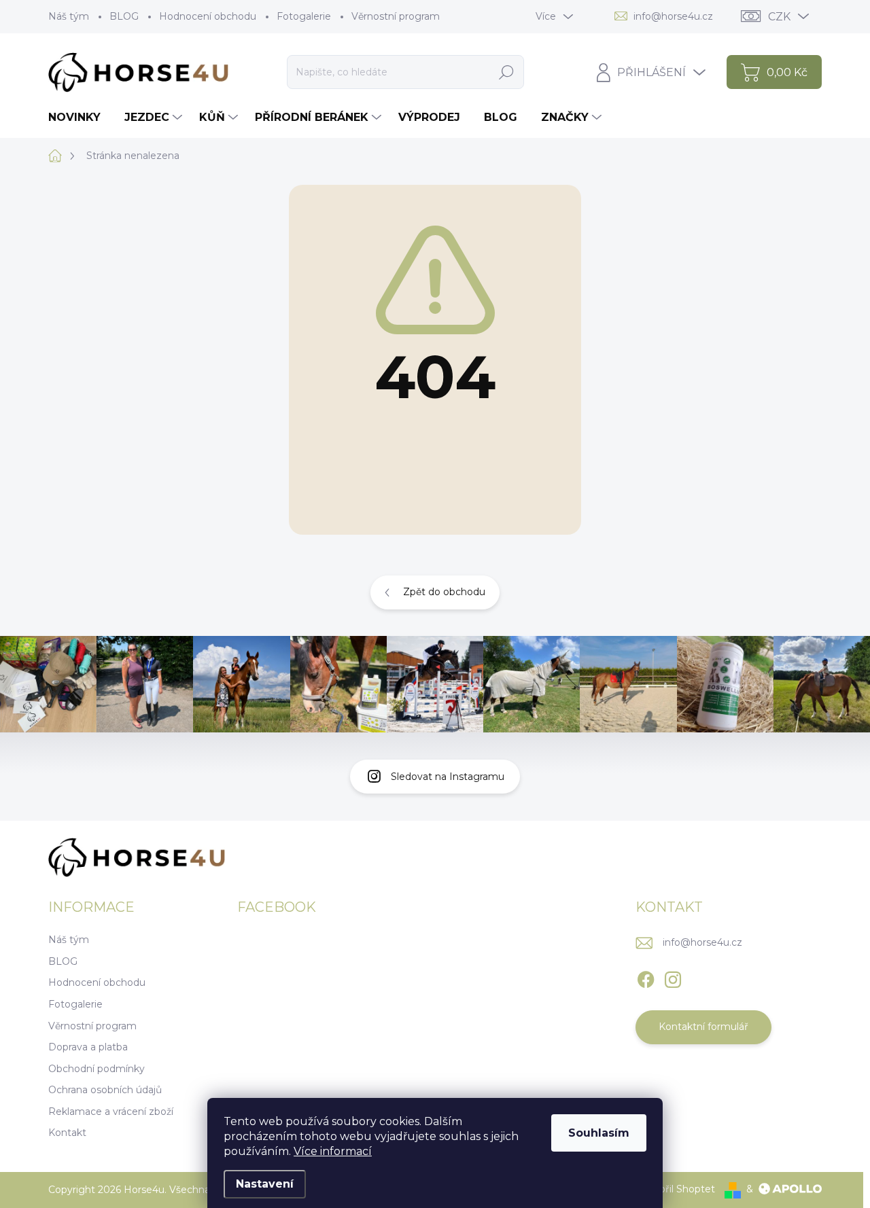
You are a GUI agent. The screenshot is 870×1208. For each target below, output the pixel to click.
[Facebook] (646, 977)
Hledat (506, 72)
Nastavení (265, 1183)
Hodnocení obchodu (207, 16)
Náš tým (68, 16)
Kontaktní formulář (703, 1026)
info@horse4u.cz (702, 942)
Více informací (333, 1151)
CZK (779, 16)
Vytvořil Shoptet (676, 1189)
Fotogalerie (304, 16)
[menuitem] (79, 117)
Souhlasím (598, 1132)
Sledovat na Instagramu (447, 776)
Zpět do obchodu (444, 592)
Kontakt (67, 1132)
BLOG (124, 16)
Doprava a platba (88, 1047)
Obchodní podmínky (96, 1069)
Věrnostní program (395, 16)
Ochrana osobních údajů (105, 1090)
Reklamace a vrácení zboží (110, 1111)
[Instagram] (673, 977)
